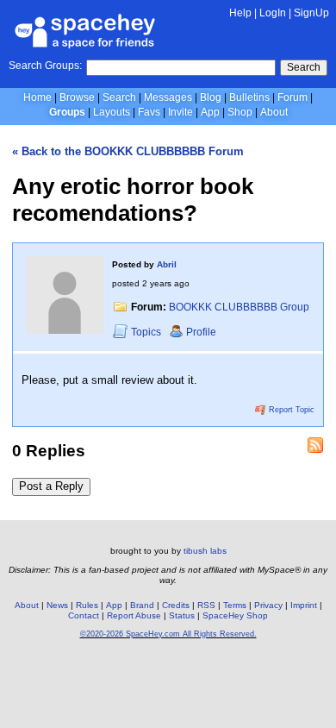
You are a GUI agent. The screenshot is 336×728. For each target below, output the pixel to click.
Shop (239, 112)
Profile (201, 332)
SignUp (311, 13)
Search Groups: (45, 66)
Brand (142, 605)
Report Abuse (134, 615)
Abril (167, 264)
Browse (77, 97)
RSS (206, 605)
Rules (87, 605)
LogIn (272, 13)
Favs (149, 112)
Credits (176, 605)
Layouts (111, 112)
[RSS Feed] (315, 445)
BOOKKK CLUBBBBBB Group (239, 307)
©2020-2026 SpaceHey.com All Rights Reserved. (168, 634)
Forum (292, 97)
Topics (147, 332)
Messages (168, 97)
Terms (234, 605)
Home (37, 97)
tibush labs (205, 550)
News (57, 605)
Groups (67, 112)
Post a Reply (51, 486)
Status (182, 615)
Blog (210, 97)
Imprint (303, 605)
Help (240, 13)
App (210, 112)
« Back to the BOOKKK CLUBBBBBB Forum (128, 151)
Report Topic (290, 409)
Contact (83, 615)
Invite (180, 112)
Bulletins (249, 97)
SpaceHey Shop (235, 615)
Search (303, 67)
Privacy (268, 605)
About (274, 112)
